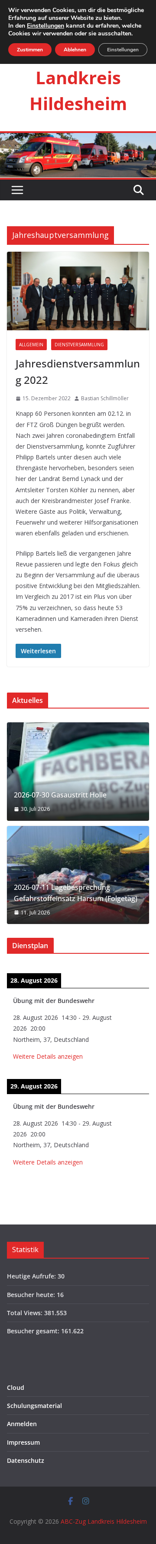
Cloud (15, 1387)
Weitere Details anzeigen (48, 1056)
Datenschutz (25, 1460)
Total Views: (25, 1313)
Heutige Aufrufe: (32, 1276)
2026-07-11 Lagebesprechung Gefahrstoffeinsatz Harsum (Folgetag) (75, 893)
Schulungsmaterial (34, 1406)
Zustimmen (30, 49)
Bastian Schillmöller (105, 398)
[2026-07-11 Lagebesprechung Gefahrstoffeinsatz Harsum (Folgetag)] (78, 875)
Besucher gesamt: (34, 1331)
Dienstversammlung (79, 345)
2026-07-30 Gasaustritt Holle (60, 795)
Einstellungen (45, 26)
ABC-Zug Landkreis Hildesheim (78, 77)
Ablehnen (75, 49)
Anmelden (22, 1424)
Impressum (23, 1442)
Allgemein (31, 345)
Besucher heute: (32, 1295)
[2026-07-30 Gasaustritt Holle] (78, 771)
